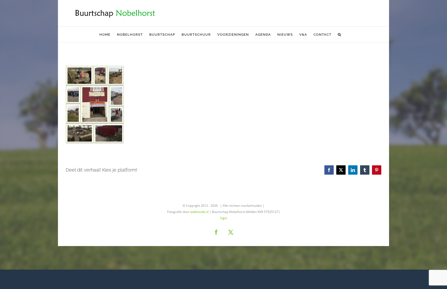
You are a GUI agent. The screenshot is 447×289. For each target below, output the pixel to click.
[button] (339, 34)
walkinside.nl (199, 212)
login (223, 218)
